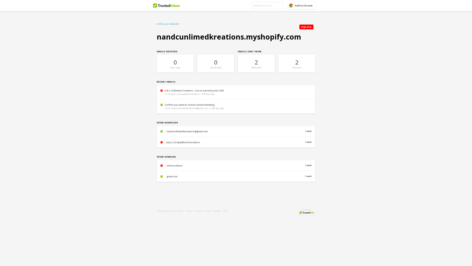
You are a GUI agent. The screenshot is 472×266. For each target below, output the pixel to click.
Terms (189, 210)
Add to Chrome (304, 5)
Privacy (198, 210)
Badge (217, 210)
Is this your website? (168, 23)
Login (225, 210)
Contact (208, 210)
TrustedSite (177, 210)
